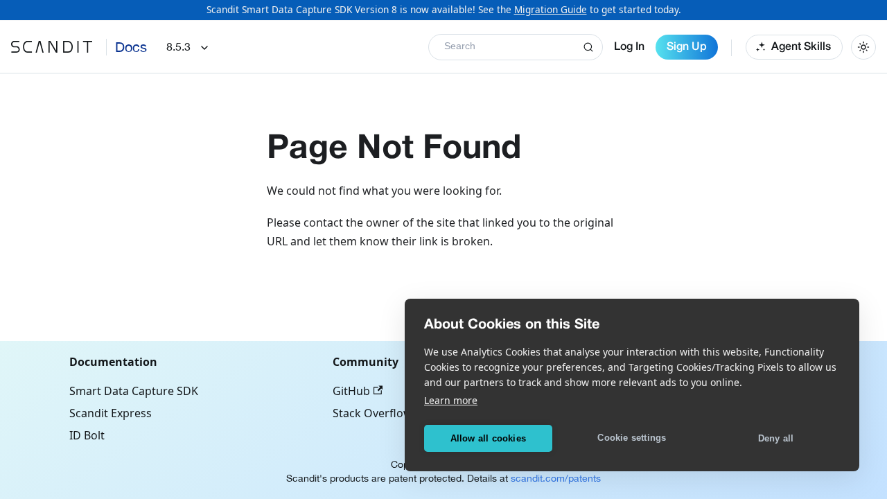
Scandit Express (110, 413)
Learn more (450, 400)
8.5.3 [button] (178, 46)
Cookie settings (631, 437)
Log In (629, 47)
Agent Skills (801, 47)
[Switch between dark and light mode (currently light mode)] (863, 47)
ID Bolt (87, 435)
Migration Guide (550, 9)
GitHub (351, 391)
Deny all (776, 438)
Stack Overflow (372, 413)
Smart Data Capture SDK (133, 391)
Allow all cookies (488, 438)
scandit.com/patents (556, 478)
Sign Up (687, 47)
